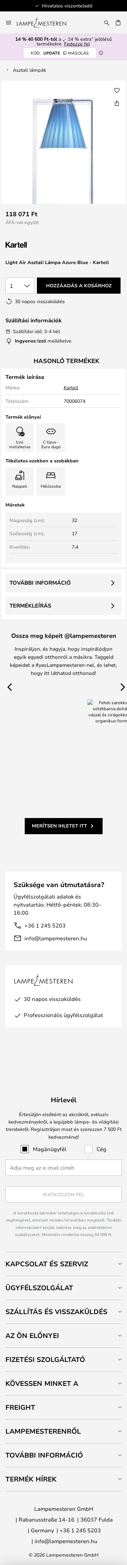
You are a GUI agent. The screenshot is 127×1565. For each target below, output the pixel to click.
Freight (20, 1407)
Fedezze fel (77, 43)
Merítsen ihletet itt (59, 825)
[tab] (63, 1264)
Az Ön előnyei (32, 1335)
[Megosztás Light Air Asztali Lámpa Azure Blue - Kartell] (117, 103)
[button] (117, 91)
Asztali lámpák (29, 70)
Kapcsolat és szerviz (46, 1263)
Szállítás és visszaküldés (56, 1311)
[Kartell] (39, 245)
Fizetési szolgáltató (45, 1359)
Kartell (71, 387)
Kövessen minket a (41, 1383)
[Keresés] (106, 22)
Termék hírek (31, 1479)
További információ (40, 582)
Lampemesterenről (43, 1431)
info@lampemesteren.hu (55, 938)
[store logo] (45, 22)
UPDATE (60, 53)
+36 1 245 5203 (45, 925)
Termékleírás (30, 605)
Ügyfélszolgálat (39, 1287)
